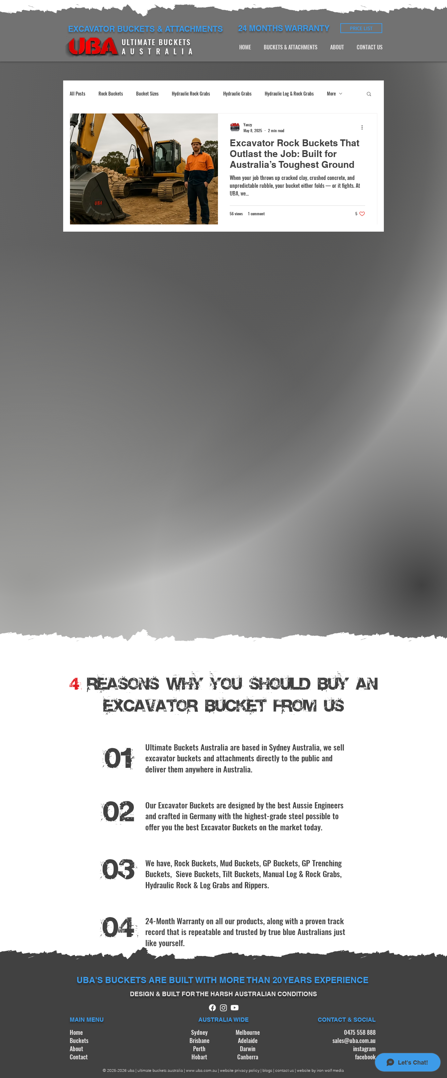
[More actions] (364, 127)
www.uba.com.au (201, 1070)
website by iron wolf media (320, 1070)
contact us (285, 1070)
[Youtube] (234, 1007)
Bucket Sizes (147, 93)
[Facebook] (212, 1007)
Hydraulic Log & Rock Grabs (289, 93)
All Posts (77, 93)
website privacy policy (239, 1070)
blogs (267, 1070)
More (331, 93)
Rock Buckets (110, 93)
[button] (369, 94)
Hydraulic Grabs (237, 93)
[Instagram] (223, 1007)
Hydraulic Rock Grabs (191, 93)
